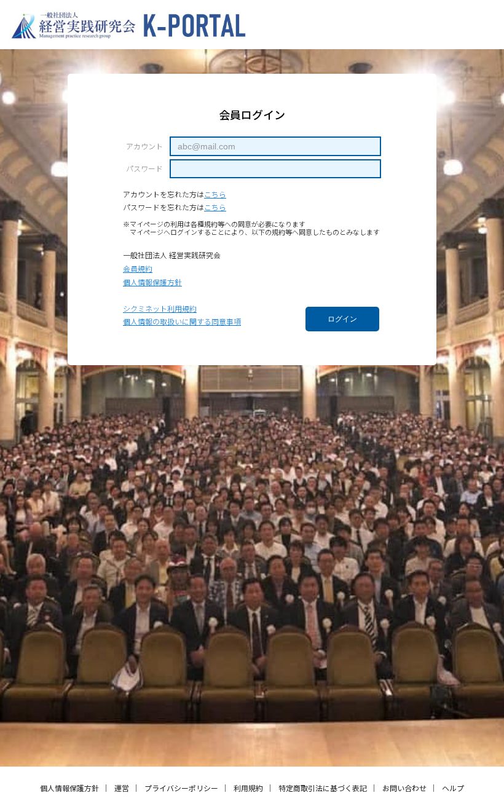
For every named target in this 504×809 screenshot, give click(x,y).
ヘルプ (453, 788)
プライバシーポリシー (181, 788)
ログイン (342, 319)
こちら (215, 194)
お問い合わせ (404, 788)
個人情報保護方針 (152, 282)
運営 (121, 788)
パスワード (144, 168)
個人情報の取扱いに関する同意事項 (182, 321)
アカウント (144, 146)
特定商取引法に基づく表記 (322, 788)
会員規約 (137, 268)
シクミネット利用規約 (160, 308)
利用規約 (248, 788)
